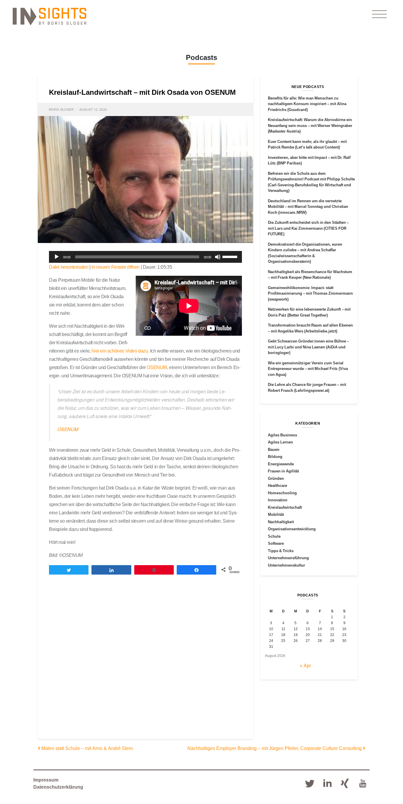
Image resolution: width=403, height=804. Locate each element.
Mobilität (276, 514)
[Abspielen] (57, 257)
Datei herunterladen (68, 267)
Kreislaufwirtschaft (285, 507)
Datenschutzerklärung (58, 787)
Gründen (276, 478)
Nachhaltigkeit (281, 521)
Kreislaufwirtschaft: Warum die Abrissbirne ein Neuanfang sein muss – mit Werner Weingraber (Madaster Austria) (310, 125)
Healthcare (277, 485)
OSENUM (157, 367)
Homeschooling (282, 492)
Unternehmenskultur (286, 565)
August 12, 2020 (93, 109)
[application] (145, 257)
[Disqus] (145, 662)
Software (276, 543)
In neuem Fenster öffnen (115, 267)
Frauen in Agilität (283, 471)
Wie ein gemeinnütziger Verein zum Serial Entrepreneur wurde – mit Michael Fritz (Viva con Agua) (308, 368)
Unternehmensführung (288, 557)
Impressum (45, 780)
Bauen (273, 449)
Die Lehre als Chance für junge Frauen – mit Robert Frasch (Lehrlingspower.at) (307, 387)
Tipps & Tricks (281, 550)
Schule (274, 536)
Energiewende (281, 464)
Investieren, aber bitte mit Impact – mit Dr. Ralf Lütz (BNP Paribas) (309, 160)
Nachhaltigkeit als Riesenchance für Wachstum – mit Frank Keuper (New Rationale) (310, 274)
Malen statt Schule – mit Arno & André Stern (86, 748)
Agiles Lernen (280, 442)
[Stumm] (218, 257)
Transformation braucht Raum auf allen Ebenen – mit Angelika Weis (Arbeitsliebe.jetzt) (310, 328)
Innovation (277, 500)
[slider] (230, 256)
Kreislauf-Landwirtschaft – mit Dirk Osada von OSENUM (142, 92)
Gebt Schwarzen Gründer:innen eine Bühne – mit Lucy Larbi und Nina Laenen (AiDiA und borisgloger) (308, 346)
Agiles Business (282, 435)
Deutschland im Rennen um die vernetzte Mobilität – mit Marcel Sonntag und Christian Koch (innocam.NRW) (308, 206)
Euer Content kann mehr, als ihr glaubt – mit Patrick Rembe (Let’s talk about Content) (307, 144)
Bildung (275, 456)
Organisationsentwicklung (292, 528)
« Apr (305, 665)
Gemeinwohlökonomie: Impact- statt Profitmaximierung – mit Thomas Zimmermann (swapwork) (310, 293)
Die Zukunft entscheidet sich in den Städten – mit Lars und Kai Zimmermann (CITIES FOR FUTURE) (308, 228)
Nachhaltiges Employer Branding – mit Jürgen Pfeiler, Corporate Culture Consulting (275, 748)
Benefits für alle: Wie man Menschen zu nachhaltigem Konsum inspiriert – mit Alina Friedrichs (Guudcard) (307, 103)
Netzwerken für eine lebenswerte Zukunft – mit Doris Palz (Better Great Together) (309, 312)
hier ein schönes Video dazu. (120, 351)
